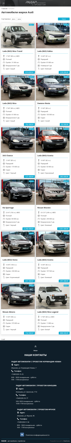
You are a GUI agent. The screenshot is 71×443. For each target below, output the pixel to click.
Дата (13, 19)
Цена (19, 19)
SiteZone (66, 441)
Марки (64, 19)
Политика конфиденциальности (37, 435)
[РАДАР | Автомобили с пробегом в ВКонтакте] (22, 434)
